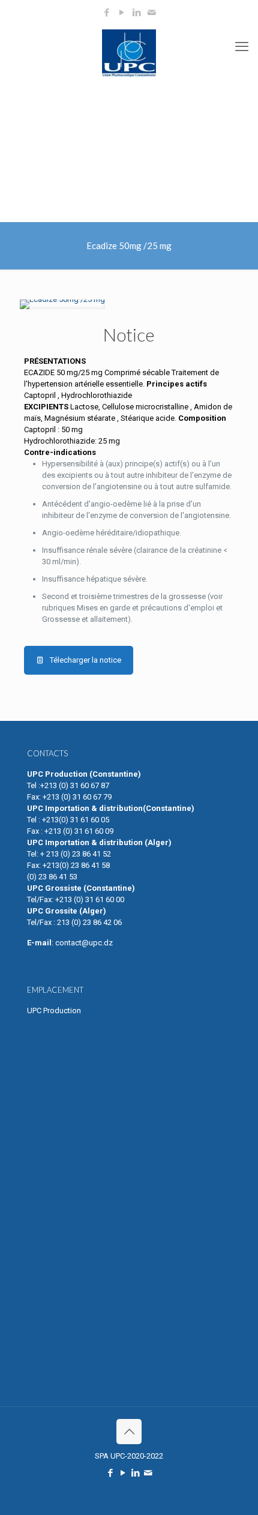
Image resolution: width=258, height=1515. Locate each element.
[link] (62, 304)
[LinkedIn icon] (137, 12)
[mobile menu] (242, 47)
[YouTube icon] (122, 12)
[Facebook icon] (107, 12)
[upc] (129, 53)
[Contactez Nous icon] (152, 12)
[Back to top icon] (129, 1431)
